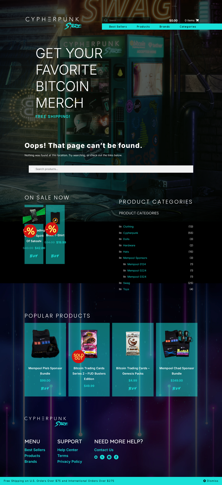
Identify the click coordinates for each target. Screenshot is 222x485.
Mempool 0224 (136, 270)
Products (143, 26)
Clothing (128, 226)
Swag (126, 283)
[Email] (96, 457)
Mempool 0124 (136, 264)
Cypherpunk (130, 232)
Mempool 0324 (136, 276)
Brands (165, 26)
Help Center (67, 450)
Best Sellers (118, 26)
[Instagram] (109, 457)
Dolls (126, 239)
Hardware (129, 245)
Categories (188, 26)
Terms (62, 456)
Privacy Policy (69, 461)
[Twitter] (102, 457)
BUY (34, 256)
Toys (126, 289)
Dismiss (212, 480)
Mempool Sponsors (135, 257)
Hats (126, 251)
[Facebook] (116, 457)
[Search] (106, 20)
